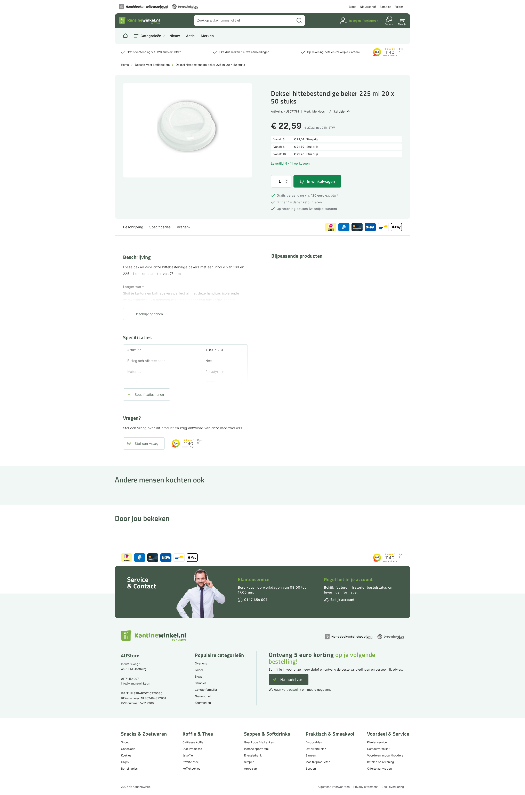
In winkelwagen (321, 181)
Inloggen (355, 20)
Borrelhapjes (129, 768)
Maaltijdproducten (318, 762)
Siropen (249, 762)
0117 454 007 (256, 599)
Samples (385, 6)
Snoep (125, 742)
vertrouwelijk (291, 690)
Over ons (201, 663)
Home (125, 64)
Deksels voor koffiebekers (152, 64)
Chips (125, 762)
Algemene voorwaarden (334, 786)
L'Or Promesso (192, 749)
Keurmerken (203, 702)
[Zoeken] (299, 20)
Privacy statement (365, 786)
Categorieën (150, 36)
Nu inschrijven (291, 680)
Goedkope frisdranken (259, 742)
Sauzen (311, 755)
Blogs (352, 6)
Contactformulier (206, 689)
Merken (207, 36)
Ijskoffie (188, 755)
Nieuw (174, 36)
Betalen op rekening (380, 762)
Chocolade (128, 749)
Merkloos (318, 111)
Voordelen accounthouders (385, 755)
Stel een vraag (146, 443)
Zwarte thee (191, 762)
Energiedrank (253, 755)
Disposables (314, 742)
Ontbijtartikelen (316, 749)
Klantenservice (253, 579)
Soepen (311, 768)
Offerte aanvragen (379, 768)
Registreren (370, 20)
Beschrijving (133, 227)
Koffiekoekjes (191, 768)
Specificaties (160, 227)
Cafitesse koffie (193, 742)
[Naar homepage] (125, 36)
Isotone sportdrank (256, 749)
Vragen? (184, 227)
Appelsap (250, 768)
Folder (399, 6)
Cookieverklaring (392, 786)
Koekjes (126, 755)
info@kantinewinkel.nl (135, 683)
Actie (190, 36)
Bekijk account (342, 599)
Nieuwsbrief (368, 6)
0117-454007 (130, 678)
